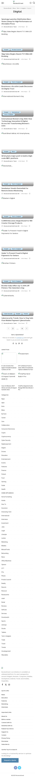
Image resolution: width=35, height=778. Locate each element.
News (13, 151)
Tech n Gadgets (16, 82)
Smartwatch (5, 617)
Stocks (3, 628)
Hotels (3, 500)
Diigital (6, 49)
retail (3, 598)
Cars (2, 421)
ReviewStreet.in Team (10, 26)
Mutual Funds (5, 549)
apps (2, 402)
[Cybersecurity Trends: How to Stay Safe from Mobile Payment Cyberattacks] (17, 305)
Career (3, 417)
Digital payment (6, 444)
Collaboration (5, 425)
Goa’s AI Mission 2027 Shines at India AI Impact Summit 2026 (9, 387)
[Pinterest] (19, 343)
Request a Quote (10, 760)
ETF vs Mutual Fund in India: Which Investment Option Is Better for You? (25, 367)
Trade (3, 640)
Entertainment (5, 459)
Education (4, 455)
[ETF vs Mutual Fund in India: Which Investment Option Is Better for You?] (26, 358)
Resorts (3, 587)
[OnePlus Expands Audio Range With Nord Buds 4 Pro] (26, 378)
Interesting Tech (6, 512)
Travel (3, 643)
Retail (3, 602)
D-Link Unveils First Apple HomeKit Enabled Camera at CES (8, 367)
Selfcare (4, 609)
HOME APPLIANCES (7, 493)
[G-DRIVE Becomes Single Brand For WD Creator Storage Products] (17, 208)
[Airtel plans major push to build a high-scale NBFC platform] (17, 143)
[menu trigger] (3, 3)
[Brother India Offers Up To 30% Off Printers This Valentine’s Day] (17, 273)
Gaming (3, 481)
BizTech (3, 414)
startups (4, 625)
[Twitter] (16, 343)
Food (2, 478)
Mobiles (3, 545)
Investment (4, 523)
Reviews (4, 606)
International (15, 112)
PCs (2, 572)
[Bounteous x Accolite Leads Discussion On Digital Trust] (17, 73)
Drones (3, 451)
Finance (3, 470)
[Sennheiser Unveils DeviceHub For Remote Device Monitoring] (17, 175)
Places (3, 576)
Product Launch (16, 49)
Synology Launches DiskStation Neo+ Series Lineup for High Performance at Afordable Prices (16, 21)
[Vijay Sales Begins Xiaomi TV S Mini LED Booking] (17, 41)
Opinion (3, 564)
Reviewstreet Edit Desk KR (11, 59)
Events (3, 463)
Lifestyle (4, 534)
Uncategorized (5, 651)
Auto (2, 406)
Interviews (4, 519)
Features (4, 466)
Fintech (3, 474)
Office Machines (6, 561)
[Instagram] (22, 343)
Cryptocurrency (6, 436)
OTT (2, 568)
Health (3, 489)
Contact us (20, 338)
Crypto (3, 433)
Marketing (4, 542)
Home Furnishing (6, 497)
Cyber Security (8, 313)
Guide (3, 485)
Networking (4, 553)
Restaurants (5, 594)
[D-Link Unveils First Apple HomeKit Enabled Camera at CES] (9, 358)
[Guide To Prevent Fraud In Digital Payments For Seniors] (17, 240)
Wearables (4, 655)
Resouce (4, 591)
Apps (3, 399)
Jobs (2, 527)
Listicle (3, 538)
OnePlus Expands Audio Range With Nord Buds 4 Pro (25, 387)
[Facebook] (13, 343)
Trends (26, 313)
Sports (3, 621)
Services (4, 613)
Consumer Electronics (8, 429)
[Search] (34, 3)
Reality (3, 583)
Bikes (3, 410)
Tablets (3, 632)
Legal (3, 530)
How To (3, 504)
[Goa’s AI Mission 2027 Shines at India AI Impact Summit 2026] (9, 378)
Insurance (4, 508)
